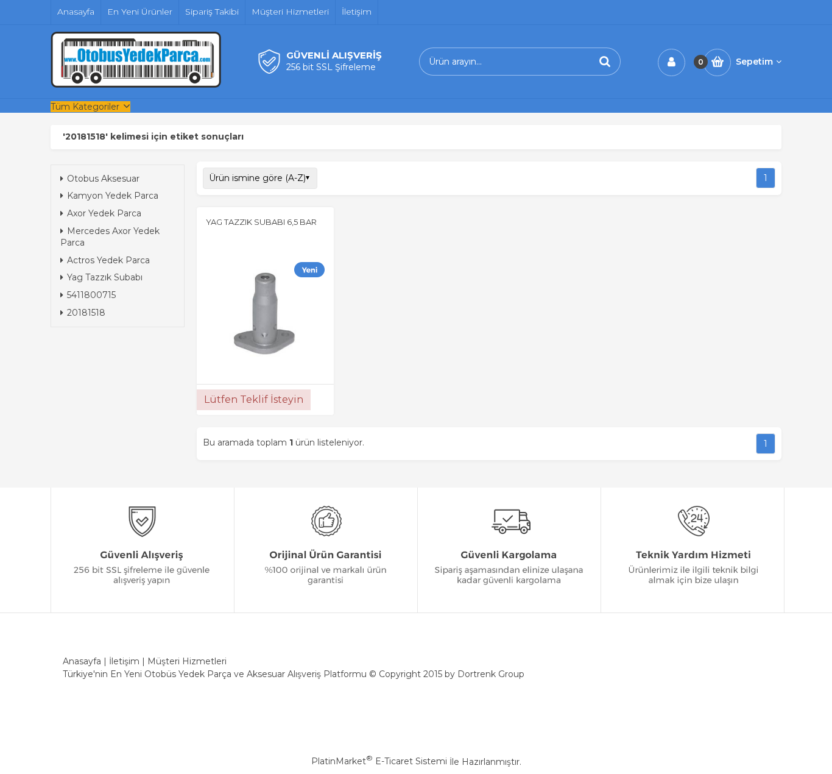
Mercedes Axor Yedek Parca (110, 237)
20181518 (86, 312)
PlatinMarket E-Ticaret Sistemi (379, 761)
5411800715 (91, 294)
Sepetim (754, 61)
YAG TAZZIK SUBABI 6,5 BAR (261, 222)
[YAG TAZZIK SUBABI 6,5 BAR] (265, 307)
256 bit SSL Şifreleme (331, 67)
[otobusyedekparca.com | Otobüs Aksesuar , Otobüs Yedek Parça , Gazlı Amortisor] (136, 84)
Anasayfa (82, 661)
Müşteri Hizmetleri (187, 661)
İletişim (124, 661)
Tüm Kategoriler (85, 106)
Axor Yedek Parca (104, 213)
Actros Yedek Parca (108, 260)
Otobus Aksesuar (103, 178)
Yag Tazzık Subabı (105, 277)
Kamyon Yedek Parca (112, 195)
